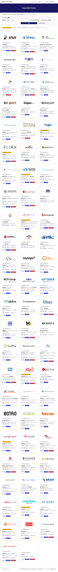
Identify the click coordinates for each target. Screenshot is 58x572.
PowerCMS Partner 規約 (24, 569)
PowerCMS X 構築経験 (46, 20)
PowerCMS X (40, 569)
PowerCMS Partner (7, 1)
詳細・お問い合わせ (5, 47)
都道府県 (4, 20)
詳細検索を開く (42, 23)
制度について (41, 1)
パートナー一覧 (33, 1)
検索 (29, 23)
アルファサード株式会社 (51, 569)
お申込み (47, 1)
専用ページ (54, 1)
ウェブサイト (13, 47)
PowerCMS (33, 569)
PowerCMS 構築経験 (35, 20)
